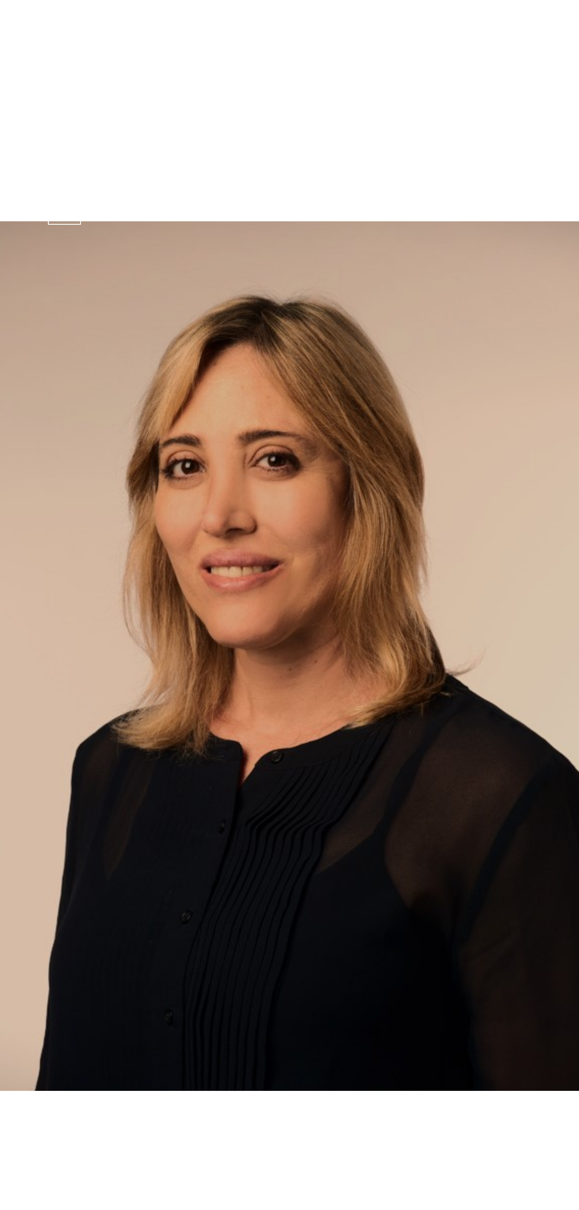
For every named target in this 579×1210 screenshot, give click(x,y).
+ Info (64, 215)
